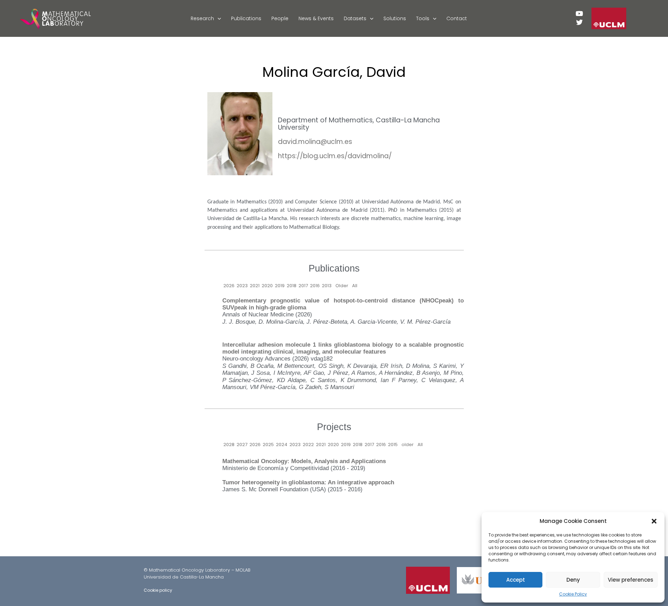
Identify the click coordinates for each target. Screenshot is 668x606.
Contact (456, 18)
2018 (291, 285)
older (407, 444)
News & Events (316, 18)
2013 (327, 285)
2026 (228, 285)
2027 (242, 444)
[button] (654, 521)
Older (341, 285)
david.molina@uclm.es (315, 141)
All (354, 285)
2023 (242, 285)
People (279, 18)
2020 (267, 285)
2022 (308, 444)
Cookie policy (158, 590)
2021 (255, 285)
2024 (281, 444)
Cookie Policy (573, 594)
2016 (315, 285)
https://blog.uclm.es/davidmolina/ (335, 156)
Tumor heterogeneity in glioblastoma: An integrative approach (308, 482)
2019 (280, 285)
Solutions (394, 18)
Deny (573, 579)
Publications (246, 18)
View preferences (630, 579)
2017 (303, 285)
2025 (268, 444)
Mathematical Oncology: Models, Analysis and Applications (304, 461)
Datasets (355, 18)
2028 (228, 444)
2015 (393, 444)
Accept (515, 579)
